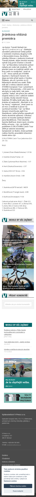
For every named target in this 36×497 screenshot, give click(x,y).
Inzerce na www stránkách (11, 465)
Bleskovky (16, 25)
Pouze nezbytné (18, 491)
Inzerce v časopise (8, 461)
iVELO (10, 13)
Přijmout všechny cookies (18, 486)
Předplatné (6, 458)
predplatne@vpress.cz (14, 445)
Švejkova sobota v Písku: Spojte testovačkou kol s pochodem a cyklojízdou (15, 332)
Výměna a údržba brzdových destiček (17, 349)
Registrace (16, 9)
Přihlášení (27, 9)
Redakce (5, 455)
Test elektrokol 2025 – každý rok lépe (17, 342)
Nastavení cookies (10, 481)
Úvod (3, 25)
